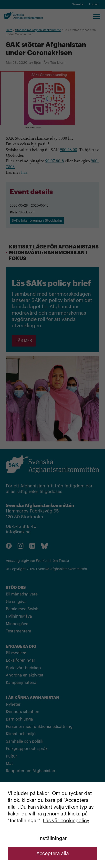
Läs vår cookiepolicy (66, 820)
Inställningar (52, 838)
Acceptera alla (52, 853)
